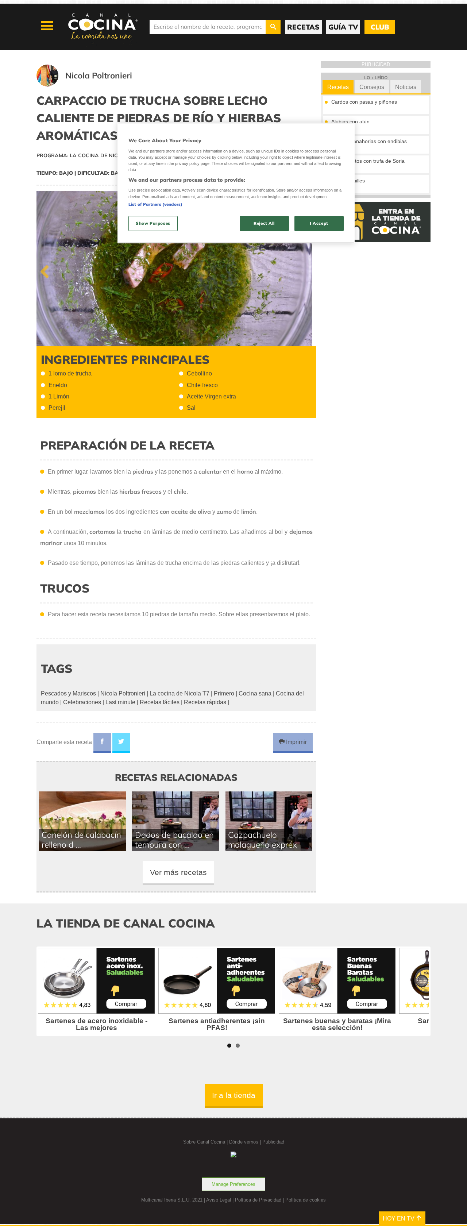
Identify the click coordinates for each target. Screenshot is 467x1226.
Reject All (264, 223)
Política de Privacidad (258, 1200)
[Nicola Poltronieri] (93, 84)
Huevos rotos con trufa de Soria (368, 161)
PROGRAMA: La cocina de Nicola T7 (86, 155)
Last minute (120, 702)
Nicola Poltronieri (122, 693)
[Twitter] (121, 743)
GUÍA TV (343, 27)
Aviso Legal (218, 1200)
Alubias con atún (350, 121)
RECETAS (303, 27)
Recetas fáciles (160, 702)
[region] (236, 183)
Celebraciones (82, 702)
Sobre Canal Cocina (204, 1142)
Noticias (405, 87)
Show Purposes (153, 223)
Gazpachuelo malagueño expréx (262, 839)
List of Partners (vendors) (155, 204)
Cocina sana (255, 693)
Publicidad (273, 1142)
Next (305, 270)
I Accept (319, 223)
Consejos (371, 87)
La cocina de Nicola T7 (179, 693)
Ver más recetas (178, 872)
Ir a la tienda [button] (233, 1095)
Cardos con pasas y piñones (364, 102)
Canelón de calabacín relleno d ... (81, 839)
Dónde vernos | (245, 1142)
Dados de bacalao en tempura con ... (174, 839)
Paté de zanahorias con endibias (369, 141)
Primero (224, 693)
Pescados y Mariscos (68, 693)
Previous (47, 270)
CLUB (380, 27)
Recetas (338, 87)
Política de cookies (305, 1200)
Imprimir (296, 742)
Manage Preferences (233, 1184)
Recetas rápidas (205, 702)
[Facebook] (102, 743)
